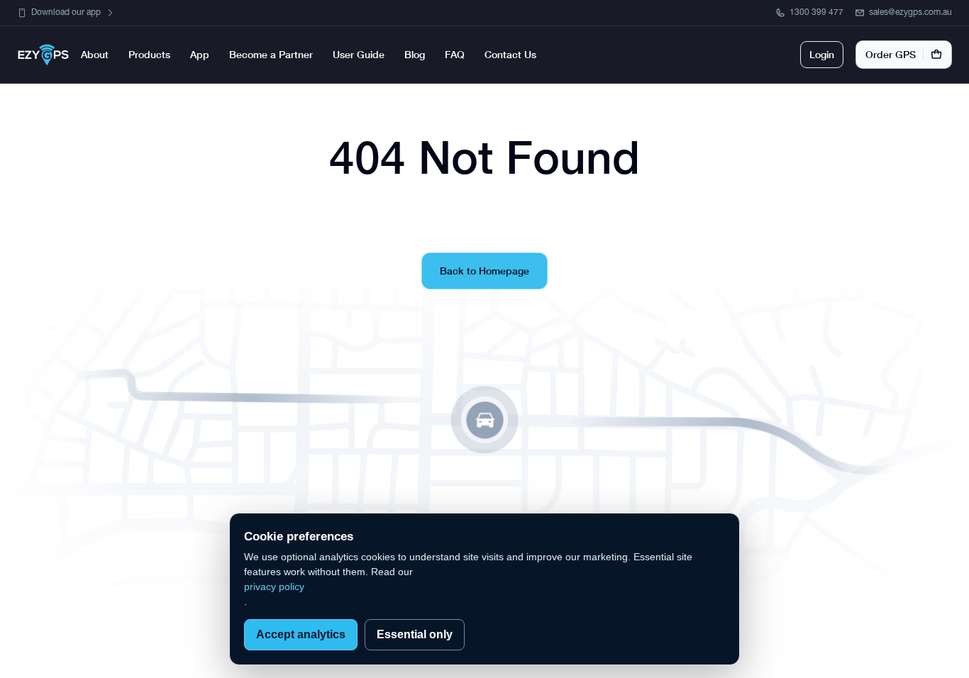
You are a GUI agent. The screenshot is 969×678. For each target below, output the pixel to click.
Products (149, 54)
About (95, 54)
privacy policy (274, 586)
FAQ (455, 54)
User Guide (358, 54)
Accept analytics (300, 634)
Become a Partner (271, 54)
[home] (43, 55)
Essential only (415, 634)
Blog (414, 54)
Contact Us (510, 54)
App (199, 54)
